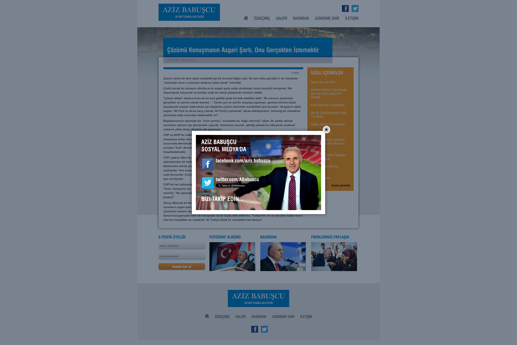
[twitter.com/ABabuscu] (237, 180)
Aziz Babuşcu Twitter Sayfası (208, 183)
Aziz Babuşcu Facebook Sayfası (208, 164)
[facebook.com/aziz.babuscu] (243, 161)
